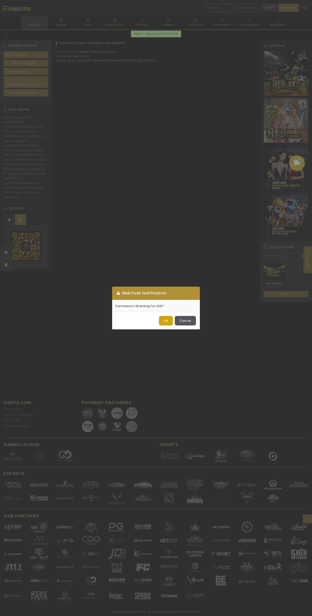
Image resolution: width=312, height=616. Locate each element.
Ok (166, 321)
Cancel (185, 321)
